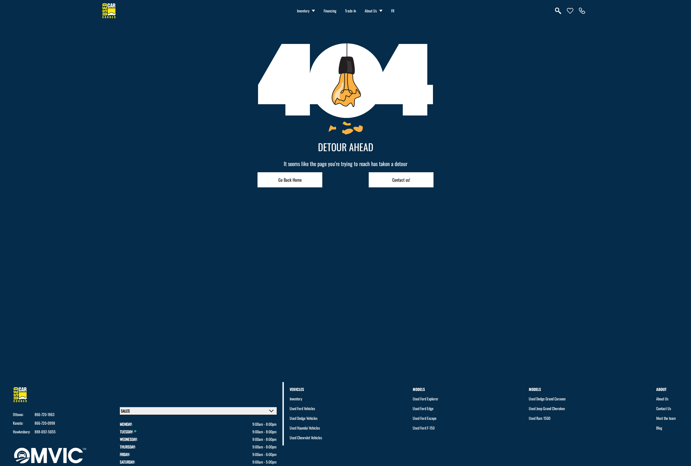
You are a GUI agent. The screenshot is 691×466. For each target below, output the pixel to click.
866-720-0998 (45, 423)
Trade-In (350, 10)
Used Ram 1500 (539, 418)
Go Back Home (290, 180)
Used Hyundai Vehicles (305, 428)
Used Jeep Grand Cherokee (547, 408)
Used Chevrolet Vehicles (306, 437)
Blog (659, 428)
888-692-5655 (45, 431)
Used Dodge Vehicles (303, 418)
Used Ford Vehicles (302, 408)
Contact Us (663, 408)
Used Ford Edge (423, 408)
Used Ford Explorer (425, 398)
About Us (371, 10)
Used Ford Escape (424, 418)
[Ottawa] (582, 11)
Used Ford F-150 (424, 428)
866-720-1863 (45, 414)
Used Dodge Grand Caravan (547, 398)
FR (392, 10)
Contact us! (401, 180)
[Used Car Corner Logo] (109, 11)
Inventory (303, 10)
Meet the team (666, 418)
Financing (330, 10)
